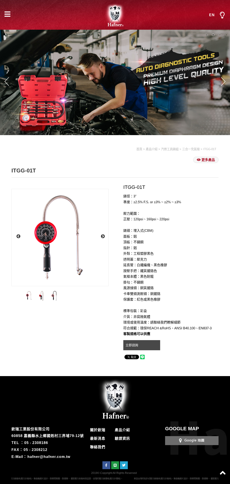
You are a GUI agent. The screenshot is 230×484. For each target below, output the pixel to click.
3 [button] (220, 35)
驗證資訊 (122, 438)
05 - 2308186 (36, 443)
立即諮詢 (132, 345)
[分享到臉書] (106, 465)
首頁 (139, 149)
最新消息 (97, 438)
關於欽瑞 (97, 430)
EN (212, 15)
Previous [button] (6, 81)
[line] (115, 465)
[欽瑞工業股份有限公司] (115, 15)
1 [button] (206, 35)
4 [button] (226, 35)
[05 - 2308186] (192, 440)
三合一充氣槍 (191, 149)
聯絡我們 (97, 447)
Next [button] (223, 81)
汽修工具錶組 (170, 149)
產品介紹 (151, 149)
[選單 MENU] (222, 15)
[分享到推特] (124, 465)
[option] (60, 237)
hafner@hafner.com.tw (48, 457)
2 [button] (213, 35)
